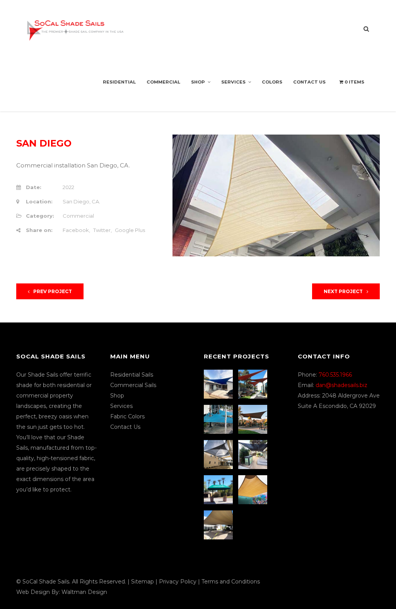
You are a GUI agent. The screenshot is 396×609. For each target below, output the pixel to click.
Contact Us (309, 82)
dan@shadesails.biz (341, 385)
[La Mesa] (219, 384)
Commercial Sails (133, 385)
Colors (272, 82)
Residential (119, 82)
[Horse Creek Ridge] (253, 419)
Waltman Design (84, 592)
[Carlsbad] (253, 489)
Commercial (163, 82)
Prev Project (52, 291)
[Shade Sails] (75, 25)
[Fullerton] (219, 524)
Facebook (76, 230)
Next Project (343, 291)
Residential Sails (131, 374)
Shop (198, 82)
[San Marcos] (219, 419)
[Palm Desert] (219, 489)
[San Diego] (253, 454)
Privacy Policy (177, 581)
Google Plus (130, 230)
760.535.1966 (335, 374)
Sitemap (142, 581)
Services (233, 82)
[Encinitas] (253, 384)
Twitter (102, 230)
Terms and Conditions (230, 581)
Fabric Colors (127, 416)
